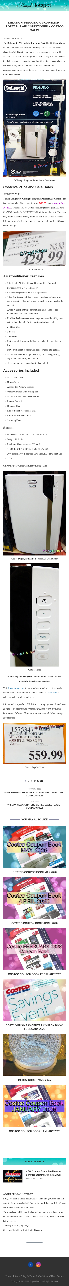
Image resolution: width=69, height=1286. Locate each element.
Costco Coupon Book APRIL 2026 (34, 923)
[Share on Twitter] (35, 781)
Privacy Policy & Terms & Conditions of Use (34, 1276)
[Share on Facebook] (31, 781)
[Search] (65, 5)
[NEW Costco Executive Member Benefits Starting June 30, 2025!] (12, 1176)
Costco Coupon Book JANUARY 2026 (34, 1131)
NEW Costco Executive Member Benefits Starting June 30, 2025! (43, 1173)
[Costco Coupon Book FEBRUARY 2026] (34, 949)
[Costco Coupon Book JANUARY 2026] (34, 1106)
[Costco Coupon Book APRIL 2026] (34, 898)
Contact (60, 1276)
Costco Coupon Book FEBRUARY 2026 (34, 974)
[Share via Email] (41, 781)
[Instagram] (38, 1264)
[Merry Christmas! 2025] (34, 1055)
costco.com (52, 692)
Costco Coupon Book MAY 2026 (35, 872)
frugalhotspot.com (16, 688)
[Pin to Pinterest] (38, 781)
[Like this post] (28, 781)
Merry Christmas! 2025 (34, 1080)
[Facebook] (30, 1264)
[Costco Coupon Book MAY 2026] (34, 847)
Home (8, 1276)
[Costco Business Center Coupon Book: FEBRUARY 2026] (34, 1000)
